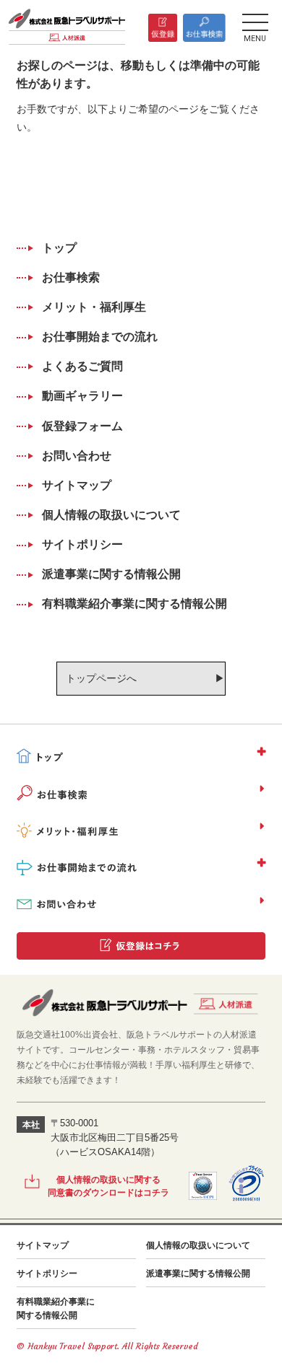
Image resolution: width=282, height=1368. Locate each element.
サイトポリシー (82, 544)
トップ (59, 248)
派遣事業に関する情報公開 (111, 574)
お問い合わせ (76, 456)
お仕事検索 (71, 277)
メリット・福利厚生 (94, 307)
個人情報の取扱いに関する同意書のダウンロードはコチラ (108, 1186)
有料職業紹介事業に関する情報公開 (134, 603)
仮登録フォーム (82, 426)
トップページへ (101, 678)
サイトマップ (76, 485)
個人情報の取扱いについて (111, 515)
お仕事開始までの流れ (100, 336)
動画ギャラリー (82, 396)
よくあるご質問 (82, 366)
